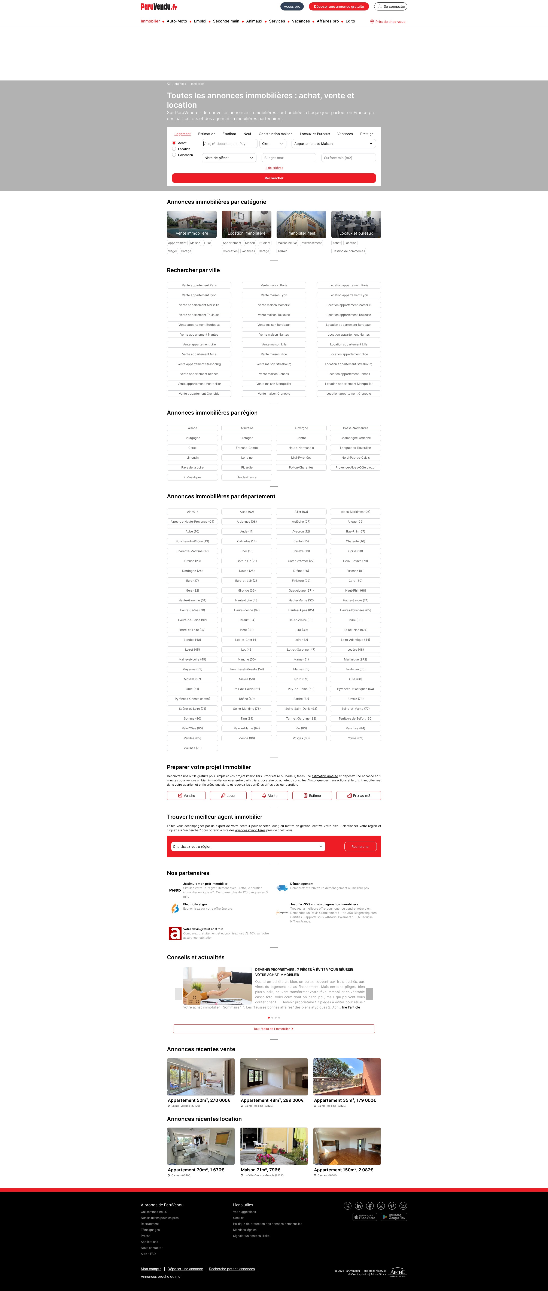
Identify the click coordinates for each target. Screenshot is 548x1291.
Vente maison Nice (274, 354)
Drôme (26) (301, 571)
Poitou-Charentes (301, 467)
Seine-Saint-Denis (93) (301, 708)
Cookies (238, 1218)
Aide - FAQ (148, 1253)
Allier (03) (301, 511)
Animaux (254, 21)
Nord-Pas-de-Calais (356, 457)
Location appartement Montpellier (348, 383)
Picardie (247, 467)
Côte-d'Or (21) (247, 561)
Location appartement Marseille (349, 305)
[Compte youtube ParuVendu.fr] (403, 1206)
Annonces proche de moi (161, 1276)
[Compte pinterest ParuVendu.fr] (392, 1206)
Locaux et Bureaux (315, 134)
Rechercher (360, 846)
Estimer (315, 795)
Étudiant (229, 134)
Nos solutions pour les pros (160, 1218)
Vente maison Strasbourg (274, 364)
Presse (145, 1235)
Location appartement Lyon (348, 295)
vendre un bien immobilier (204, 780)
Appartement (177, 243)
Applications (149, 1241)
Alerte (272, 795)
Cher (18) (246, 551)
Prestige (367, 134)
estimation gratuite (325, 776)
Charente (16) (355, 541)
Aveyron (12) (301, 531)
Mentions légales (244, 1230)
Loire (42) (301, 639)
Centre (301, 438)
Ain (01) (192, 511)
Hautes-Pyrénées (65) (355, 610)
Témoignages (150, 1230)
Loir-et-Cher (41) (247, 639)
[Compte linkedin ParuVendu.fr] (359, 1206)
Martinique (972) (355, 659)
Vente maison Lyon (274, 295)
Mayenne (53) (192, 669)
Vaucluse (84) (355, 728)
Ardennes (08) (247, 521)
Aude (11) (246, 531)
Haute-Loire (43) (247, 600)
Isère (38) (247, 630)
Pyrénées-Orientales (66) (192, 699)
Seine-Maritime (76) (247, 708)
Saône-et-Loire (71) (192, 708)
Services (277, 21)
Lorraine (247, 457)
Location (184, 149)
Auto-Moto (177, 21)
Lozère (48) (355, 649)
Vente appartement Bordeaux (199, 324)
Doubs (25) (247, 571)
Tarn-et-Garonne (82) (301, 718)
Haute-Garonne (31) (192, 600)
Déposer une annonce (185, 1269)
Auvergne (301, 428)
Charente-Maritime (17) (192, 551)
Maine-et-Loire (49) (192, 659)
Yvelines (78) (192, 748)
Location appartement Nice (349, 354)
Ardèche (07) (301, 521)
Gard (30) (355, 580)
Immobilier (150, 21)
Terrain (282, 251)
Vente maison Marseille (274, 305)
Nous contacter (151, 1247)
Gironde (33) (247, 590)
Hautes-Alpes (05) (301, 610)
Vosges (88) (301, 738)
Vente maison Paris (274, 285)
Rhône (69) (247, 699)
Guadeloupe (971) (301, 590)
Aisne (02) (247, 511)
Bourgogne (192, 438)
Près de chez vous (390, 21)
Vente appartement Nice (199, 354)
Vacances (301, 21)
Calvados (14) (247, 541)
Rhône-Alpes (192, 477)
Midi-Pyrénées (301, 457)
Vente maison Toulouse (274, 315)
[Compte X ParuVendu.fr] (347, 1206)
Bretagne (246, 438)
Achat (182, 143)
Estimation (206, 134)
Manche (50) (247, 659)
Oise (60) (355, 679)
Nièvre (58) (247, 679)
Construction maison (275, 134)
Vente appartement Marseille (199, 305)
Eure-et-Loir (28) (247, 580)
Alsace (192, 428)
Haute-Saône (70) (192, 610)
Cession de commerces (348, 251)
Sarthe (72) (301, 699)
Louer (231, 795)
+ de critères (274, 168)
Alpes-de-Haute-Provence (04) (192, 521)
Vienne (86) (247, 738)
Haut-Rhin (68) (355, 590)
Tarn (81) (247, 718)
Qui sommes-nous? (154, 1212)
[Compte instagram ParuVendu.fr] (381, 1206)
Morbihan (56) (356, 669)
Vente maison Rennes (274, 374)
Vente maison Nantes (274, 334)
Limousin (192, 457)
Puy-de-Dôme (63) (301, 689)
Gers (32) (192, 590)
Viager (172, 251)
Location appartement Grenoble (348, 393)
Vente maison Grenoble (274, 393)
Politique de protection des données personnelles (267, 1224)
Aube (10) (192, 531)
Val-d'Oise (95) (192, 728)
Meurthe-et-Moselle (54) (247, 669)
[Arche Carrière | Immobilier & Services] (397, 1272)
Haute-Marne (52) (301, 600)
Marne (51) (301, 659)
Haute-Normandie (301, 447)
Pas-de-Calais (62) (247, 689)
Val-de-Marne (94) (247, 728)
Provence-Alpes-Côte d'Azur (355, 467)
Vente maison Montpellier (273, 383)
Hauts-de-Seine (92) (192, 620)
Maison (195, 243)
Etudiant (264, 243)
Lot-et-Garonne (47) (301, 649)
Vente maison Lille (274, 344)
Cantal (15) (301, 541)
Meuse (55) (301, 669)
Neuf (247, 134)
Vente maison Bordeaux (274, 324)
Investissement (311, 243)
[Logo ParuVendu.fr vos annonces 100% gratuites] (159, 11)
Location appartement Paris (348, 285)
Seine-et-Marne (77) (355, 708)
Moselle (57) (192, 679)
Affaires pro (328, 21)
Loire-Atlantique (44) (355, 639)
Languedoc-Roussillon (355, 447)
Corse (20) (355, 551)
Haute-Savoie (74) (355, 600)
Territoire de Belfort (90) (355, 718)
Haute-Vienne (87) (247, 610)
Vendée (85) (192, 738)
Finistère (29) (301, 580)
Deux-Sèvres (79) (355, 561)
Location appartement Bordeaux (348, 324)
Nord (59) (301, 679)
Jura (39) (301, 630)
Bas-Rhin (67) (355, 531)
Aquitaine (246, 428)
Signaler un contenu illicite (251, 1235)
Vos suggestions (244, 1212)
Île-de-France (246, 477)
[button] (369, 994)
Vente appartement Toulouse (199, 315)
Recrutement (150, 1224)
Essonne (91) (356, 571)
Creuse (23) (192, 561)
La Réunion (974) (356, 630)
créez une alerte (218, 784)
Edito (350, 21)
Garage (186, 251)
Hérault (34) (246, 620)
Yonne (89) (355, 738)
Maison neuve (287, 243)
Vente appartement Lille (199, 344)
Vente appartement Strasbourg (199, 364)
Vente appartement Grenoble (199, 393)
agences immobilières (250, 830)
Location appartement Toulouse (349, 315)
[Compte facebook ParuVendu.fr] (370, 1206)
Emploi (200, 21)
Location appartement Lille (348, 344)
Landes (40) (192, 639)
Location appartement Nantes (349, 334)
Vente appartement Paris (199, 285)
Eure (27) (192, 580)
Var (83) (301, 728)
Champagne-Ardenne (356, 438)
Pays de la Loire (192, 467)
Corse (192, 447)
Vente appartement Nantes (199, 334)
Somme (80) (192, 718)
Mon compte (151, 1269)
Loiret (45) (192, 649)
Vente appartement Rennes (199, 374)
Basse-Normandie (355, 428)
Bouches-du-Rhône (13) (192, 541)
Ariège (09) (355, 521)
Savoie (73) (356, 699)
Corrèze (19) (301, 551)
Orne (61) (192, 689)
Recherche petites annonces (232, 1269)
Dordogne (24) (192, 571)
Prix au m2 (361, 795)
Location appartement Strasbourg (348, 364)
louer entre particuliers (243, 780)
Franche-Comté (247, 447)
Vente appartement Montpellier (199, 383)
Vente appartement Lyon (199, 295)
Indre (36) (355, 620)
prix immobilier (364, 780)
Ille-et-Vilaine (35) (301, 620)
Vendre (189, 795)
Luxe (207, 243)
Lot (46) (247, 649)
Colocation (185, 155)
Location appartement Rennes (349, 374)
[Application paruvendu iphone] (364, 1217)
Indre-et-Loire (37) (192, 630)
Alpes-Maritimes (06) (355, 511)
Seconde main (226, 21)
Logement (182, 134)
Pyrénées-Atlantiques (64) (355, 689)
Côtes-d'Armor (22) (301, 561)
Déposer (339, 6)
